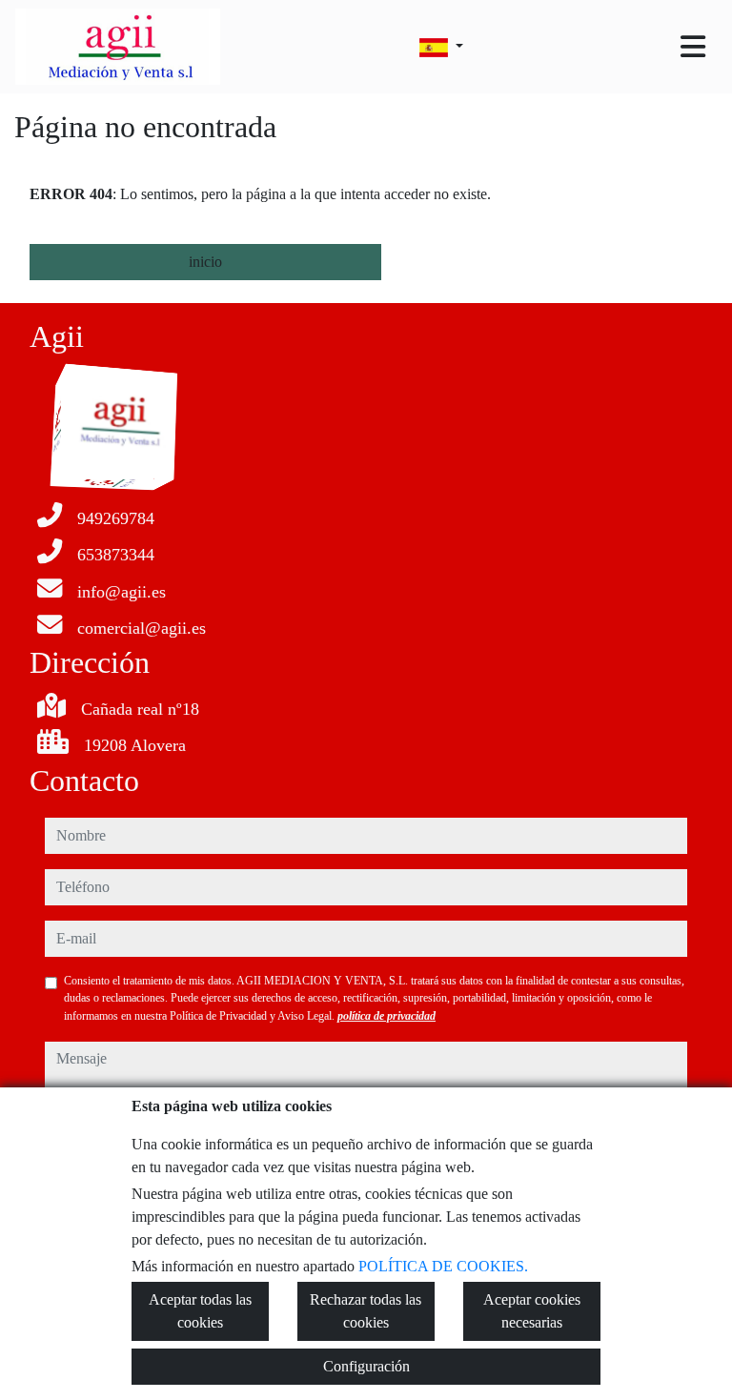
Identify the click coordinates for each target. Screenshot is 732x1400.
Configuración (366, 1366)
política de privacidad (386, 1016)
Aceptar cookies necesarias (531, 1310)
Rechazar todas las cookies (365, 1310)
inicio (205, 262)
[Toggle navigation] (693, 47)
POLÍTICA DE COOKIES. (443, 1266)
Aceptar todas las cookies (200, 1310)
